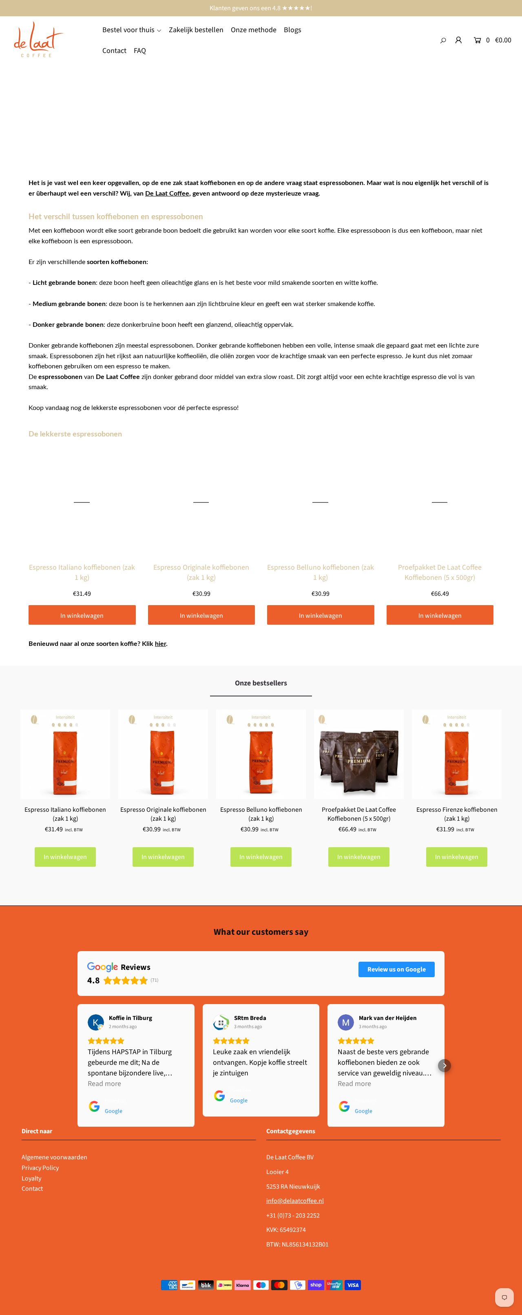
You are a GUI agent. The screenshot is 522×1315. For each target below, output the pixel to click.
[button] (77, 1065)
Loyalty (31, 1178)
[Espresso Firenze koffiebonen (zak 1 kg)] (457, 754)
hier (160, 644)
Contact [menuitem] (114, 51)
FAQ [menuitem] (140, 51)
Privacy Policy (40, 1167)
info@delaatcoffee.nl (295, 1200)
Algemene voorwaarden (54, 1157)
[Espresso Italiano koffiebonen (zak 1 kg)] (65, 754)
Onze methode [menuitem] (253, 30)
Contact (32, 1188)
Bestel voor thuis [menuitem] (128, 30)
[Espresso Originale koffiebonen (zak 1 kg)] (163, 754)
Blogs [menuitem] (292, 30)
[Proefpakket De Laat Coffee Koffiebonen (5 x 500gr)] (359, 754)
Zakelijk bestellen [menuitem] (196, 30)
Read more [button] (104, 1084)
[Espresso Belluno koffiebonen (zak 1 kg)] (261, 754)
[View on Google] (96, 1022)
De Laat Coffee (167, 193)
